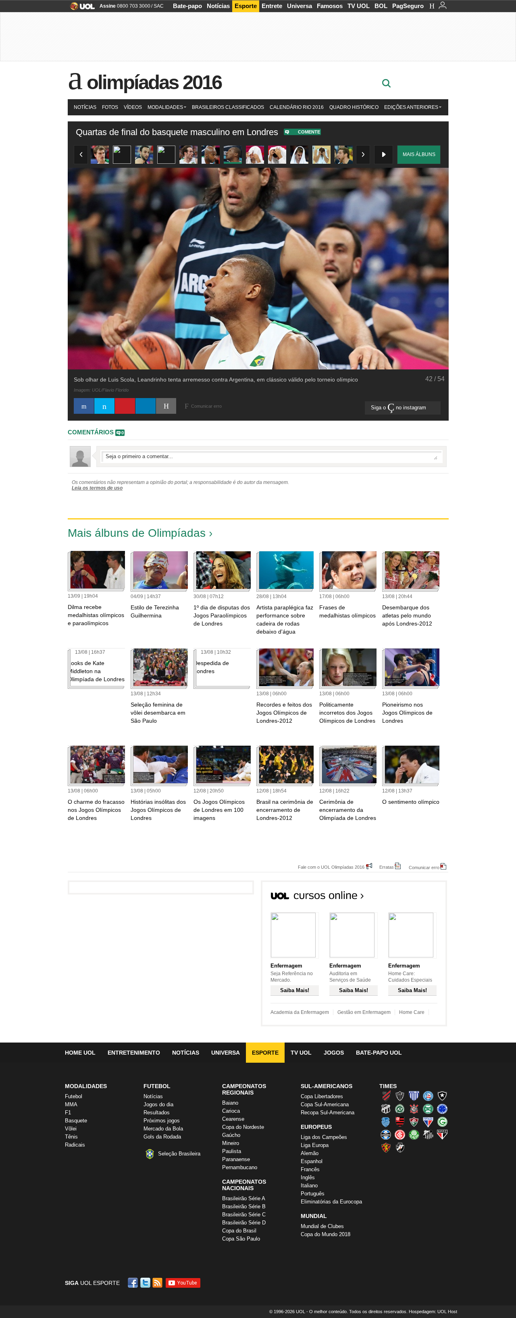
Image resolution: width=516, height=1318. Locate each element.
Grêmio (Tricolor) (385, 1134)
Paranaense (236, 1159)
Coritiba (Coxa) (428, 1108)
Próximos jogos (162, 1121)
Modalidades (165, 107)
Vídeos (133, 107)
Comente (309, 131)
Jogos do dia (158, 1104)
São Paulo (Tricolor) (442, 1134)
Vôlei (71, 1129)
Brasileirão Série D (244, 1223)
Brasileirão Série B (244, 1206)
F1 (68, 1112)
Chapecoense (399, 1108)
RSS (158, 1283)
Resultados (157, 1112)
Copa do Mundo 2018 (325, 1234)
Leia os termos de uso (97, 488)
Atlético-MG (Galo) (399, 1095)
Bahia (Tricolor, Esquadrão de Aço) (428, 1095)
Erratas (386, 867)
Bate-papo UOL (379, 1052)
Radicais (75, 1145)
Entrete (272, 5)
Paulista (231, 1151)
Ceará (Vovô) (385, 1108)
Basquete (76, 1121)
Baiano (230, 1103)
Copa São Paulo (241, 1239)
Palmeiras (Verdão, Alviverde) (414, 1134)
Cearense (233, 1119)
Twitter (146, 1283)
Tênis (71, 1137)
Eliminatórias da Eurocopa (331, 1202)
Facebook (134, 1283)
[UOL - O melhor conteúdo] (80, 8)
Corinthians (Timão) (414, 1108)
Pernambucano (239, 1167)
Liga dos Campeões (324, 1137)
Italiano (309, 1185)
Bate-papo (187, 5)
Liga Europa (315, 1145)
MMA (71, 1104)
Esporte (246, 5)
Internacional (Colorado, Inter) (399, 1134)
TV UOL (358, 5)
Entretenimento (134, 1052)
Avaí (414, 1095)
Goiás (442, 1121)
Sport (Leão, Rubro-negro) (385, 1147)
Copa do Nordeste (243, 1127)
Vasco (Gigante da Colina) (399, 1147)
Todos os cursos (419, 898)
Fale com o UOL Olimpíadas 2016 (331, 867)
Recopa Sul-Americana (327, 1112)
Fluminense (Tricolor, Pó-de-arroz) (414, 1121)
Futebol (73, 1096)
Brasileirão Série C (244, 1215)
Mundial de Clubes (322, 1226)
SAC (159, 6)
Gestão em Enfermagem (364, 1012)
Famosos (330, 5)
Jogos (334, 1052)
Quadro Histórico (354, 107)
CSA (385, 1121)
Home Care (411, 1012)
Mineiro (230, 1143)
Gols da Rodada (162, 1137)
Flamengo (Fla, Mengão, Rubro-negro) (399, 1121)
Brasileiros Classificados (228, 107)
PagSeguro (408, 5)
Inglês (308, 1177)
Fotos (110, 107)
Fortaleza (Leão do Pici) (428, 1121)
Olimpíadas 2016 (154, 82)
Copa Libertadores (322, 1096)
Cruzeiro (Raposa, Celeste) (442, 1108)
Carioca (231, 1111)
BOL (381, 5)
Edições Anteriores (411, 107)
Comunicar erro (424, 867)
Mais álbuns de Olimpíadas (137, 533)
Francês (310, 1169)
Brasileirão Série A (243, 1198)
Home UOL (80, 1052)
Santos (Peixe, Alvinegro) (428, 1134)
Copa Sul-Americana (325, 1104)
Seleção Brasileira (179, 1154)
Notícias (218, 5)
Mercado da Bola (163, 1129)
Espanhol (311, 1161)
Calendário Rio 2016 (297, 107)
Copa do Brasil (239, 1231)
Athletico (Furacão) (385, 1095)
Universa (299, 5)
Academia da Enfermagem (299, 1012)
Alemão (309, 1153)
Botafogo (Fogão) (442, 1095)
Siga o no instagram (399, 408)
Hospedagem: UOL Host (433, 1311)
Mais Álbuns (419, 154)
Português (313, 1194)
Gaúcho (231, 1135)
